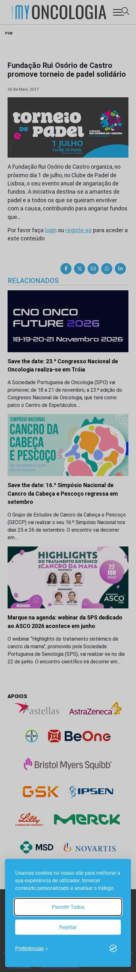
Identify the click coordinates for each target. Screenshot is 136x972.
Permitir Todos (68, 906)
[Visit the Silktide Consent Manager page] (113, 948)
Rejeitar (68, 927)
